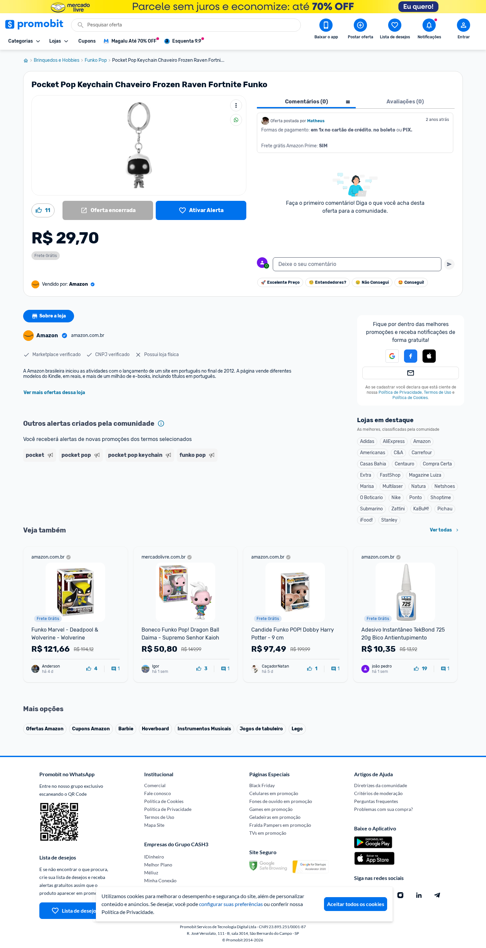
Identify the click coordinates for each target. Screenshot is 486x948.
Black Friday (262, 785)
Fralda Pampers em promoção (280, 825)
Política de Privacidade (400, 392)
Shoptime (440, 497)
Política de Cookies (410, 397)
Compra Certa (437, 464)
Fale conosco (157, 793)
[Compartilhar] (236, 120)
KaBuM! (421, 509)
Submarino (371, 509)
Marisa (367, 486)
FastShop (390, 475)
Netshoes (444, 486)
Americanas (372, 453)
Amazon (421, 441)
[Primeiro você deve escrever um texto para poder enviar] (449, 264)
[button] (388, 356)
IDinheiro (154, 856)
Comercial (155, 785)
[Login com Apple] (429, 356)
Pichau (444, 509)
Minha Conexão (160, 880)
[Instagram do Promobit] (400, 895)
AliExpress (394, 441)
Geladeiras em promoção (275, 817)
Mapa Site (154, 825)
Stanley (389, 520)
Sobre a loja (52, 316)
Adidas (367, 441)
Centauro (404, 464)
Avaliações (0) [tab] (405, 101)
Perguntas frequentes (376, 801)
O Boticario (371, 497)
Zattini (398, 509)
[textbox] (357, 264)
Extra (365, 475)
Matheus (316, 121)
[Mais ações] (236, 105)
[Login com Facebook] (410, 356)
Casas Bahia (373, 464)
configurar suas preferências (231, 904)
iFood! (366, 520)
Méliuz (151, 872)
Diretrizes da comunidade (380, 785)
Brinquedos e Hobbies (56, 60)
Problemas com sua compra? (383, 809)
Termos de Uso (437, 392)
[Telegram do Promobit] (437, 895)
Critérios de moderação (378, 793)
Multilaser (393, 486)
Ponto (415, 497)
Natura (418, 486)
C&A (398, 453)
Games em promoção (271, 809)
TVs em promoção (267, 833)
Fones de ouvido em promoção (280, 801)
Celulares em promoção (273, 793)
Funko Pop (96, 60)
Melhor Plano (158, 864)
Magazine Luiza (425, 475)
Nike (396, 497)
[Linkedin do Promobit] (419, 895)
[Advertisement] (150, 490)
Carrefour (422, 453)
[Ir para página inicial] (28, 60)
